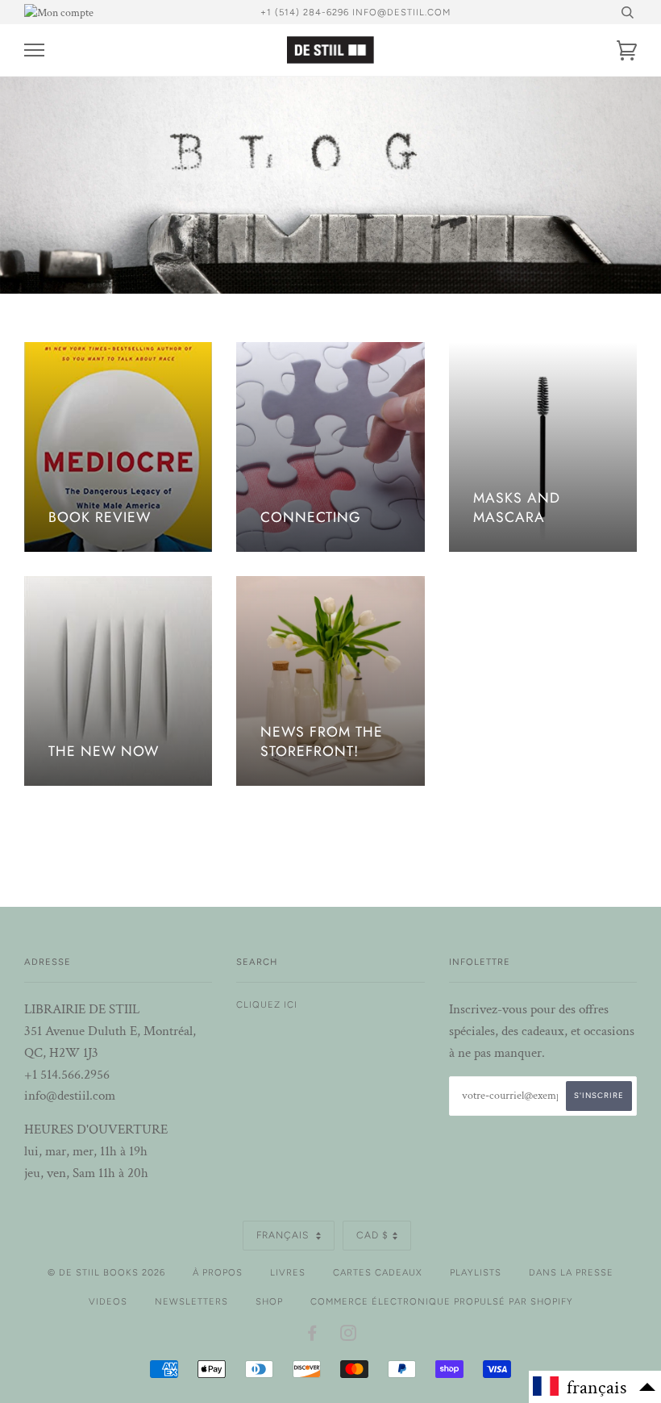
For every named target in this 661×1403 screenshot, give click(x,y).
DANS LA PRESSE (571, 1272)
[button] (595, 1387)
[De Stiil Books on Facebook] (312, 1336)
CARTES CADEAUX (377, 1272)
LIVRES (288, 1272)
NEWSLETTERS (191, 1301)
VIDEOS (108, 1301)
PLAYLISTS (475, 1272)
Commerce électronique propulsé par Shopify (441, 1301)
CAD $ (372, 1235)
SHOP (269, 1301)
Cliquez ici (266, 1004)
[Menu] (34, 50)
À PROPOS (218, 1272)
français (284, 1235)
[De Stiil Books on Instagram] (348, 1336)
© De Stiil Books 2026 (106, 1272)
